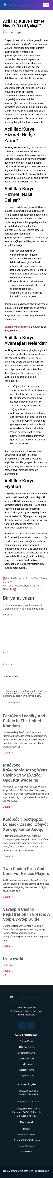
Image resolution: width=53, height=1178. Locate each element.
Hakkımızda (26, 1151)
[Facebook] (22, 1025)
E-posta (8, 664)
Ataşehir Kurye (26, 1075)
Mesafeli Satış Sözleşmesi (26, 1140)
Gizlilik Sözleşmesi (26, 1134)
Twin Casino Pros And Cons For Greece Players (26, 871)
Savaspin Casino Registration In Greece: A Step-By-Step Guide (26, 914)
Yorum (7, 614)
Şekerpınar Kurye (26, 1052)
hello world (13, 958)
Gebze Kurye (26, 1041)
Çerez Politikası (26, 1146)
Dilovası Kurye (26, 1047)
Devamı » (8, 752)
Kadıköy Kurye (26, 1070)
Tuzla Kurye (26, 1064)
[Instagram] (31, 1025)
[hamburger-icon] (46, 5)
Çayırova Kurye (26, 1058)
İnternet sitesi (10, 676)
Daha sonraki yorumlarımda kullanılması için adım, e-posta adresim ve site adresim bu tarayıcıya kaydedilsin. (25, 693)
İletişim (26, 1129)
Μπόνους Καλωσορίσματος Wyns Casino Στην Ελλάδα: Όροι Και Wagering (25, 773)
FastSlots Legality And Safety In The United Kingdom (24, 720)
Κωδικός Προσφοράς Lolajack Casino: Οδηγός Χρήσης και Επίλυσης (26, 824)
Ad (5, 652)
